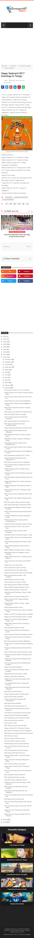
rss (10, 271)
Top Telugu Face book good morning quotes (17, 712)
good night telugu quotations (12, 703)
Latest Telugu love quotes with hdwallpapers (17, 401)
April (6, 380)
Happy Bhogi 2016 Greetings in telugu (15, 673)
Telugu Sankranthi (9, 68)
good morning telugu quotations (13, 696)
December (8, 359)
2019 (5, 349)
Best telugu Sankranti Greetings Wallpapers (17, 641)
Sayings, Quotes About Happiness (14, 676)
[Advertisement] (17, 45)
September (8, 367)
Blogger (28, 934)
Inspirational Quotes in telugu (17, 860)
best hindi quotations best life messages (16, 750)
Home (6, 66)
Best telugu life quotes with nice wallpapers (17, 462)
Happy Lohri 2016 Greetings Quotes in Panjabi (18, 616)
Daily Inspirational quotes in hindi (14, 627)
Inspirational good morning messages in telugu (18, 535)
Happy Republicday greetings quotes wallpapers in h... (15, 458)
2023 (5, 339)
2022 (5, 341)
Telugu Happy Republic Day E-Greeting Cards (18, 428)
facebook (27, 281)
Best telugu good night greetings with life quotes (18, 733)
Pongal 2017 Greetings (17, 232)
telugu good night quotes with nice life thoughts (18, 572)
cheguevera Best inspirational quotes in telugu (18, 524)
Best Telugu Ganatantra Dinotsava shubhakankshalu (14, 424)
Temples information (17, 904)
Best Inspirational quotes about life (14, 774)
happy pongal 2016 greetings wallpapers (16, 715)
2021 (5, 344)
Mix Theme (14, 934)
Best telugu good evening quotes (14, 799)
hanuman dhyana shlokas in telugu (14, 741)
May (6, 377)
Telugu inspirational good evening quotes (16, 694)
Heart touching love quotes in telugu (15, 567)
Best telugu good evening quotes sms (15, 706)
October (7, 364)
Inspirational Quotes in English (17, 874)
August (7, 369)
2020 (5, 347)
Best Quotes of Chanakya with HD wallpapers (17, 730)
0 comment (8, 82)
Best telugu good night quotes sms (14, 753)
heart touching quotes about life (13, 720)
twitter (10, 281)
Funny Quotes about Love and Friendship (16, 390)
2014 (5, 822)
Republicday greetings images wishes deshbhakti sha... (15, 443)
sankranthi (13, 66)
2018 (5, 352)
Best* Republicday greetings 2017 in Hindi (16, 455)
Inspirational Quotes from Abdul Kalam (15, 570)
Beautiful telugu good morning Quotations (16, 743)
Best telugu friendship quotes (13, 691)
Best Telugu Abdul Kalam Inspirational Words (17, 504)
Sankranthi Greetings (25, 66)
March (7, 382)
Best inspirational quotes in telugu (14, 579)
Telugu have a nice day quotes (13, 565)
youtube (26, 276)
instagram (10, 276)
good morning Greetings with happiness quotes (18, 634)
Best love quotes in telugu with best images (17, 502)
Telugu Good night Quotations (13, 667)
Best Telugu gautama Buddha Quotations (16, 584)
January (7, 387)
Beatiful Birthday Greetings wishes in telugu (17, 550)
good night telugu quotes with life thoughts (17, 718)
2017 (5, 354)
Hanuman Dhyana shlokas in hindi (14, 738)
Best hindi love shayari (11, 736)
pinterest (27, 271)
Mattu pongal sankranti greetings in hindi (16, 587)
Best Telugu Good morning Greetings (15, 725)
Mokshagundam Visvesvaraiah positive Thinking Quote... (16, 520)
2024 (5, 336)
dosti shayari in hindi (10, 723)
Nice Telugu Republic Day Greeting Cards (16, 421)
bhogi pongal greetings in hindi (13, 607)
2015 (5, 819)
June (6, 375)
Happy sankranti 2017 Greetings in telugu (16, 728)
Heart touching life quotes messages (15, 414)
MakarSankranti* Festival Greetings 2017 (16, 596)
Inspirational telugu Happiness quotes (15, 780)
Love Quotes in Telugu (17, 845)
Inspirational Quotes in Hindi (17, 889)
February (8, 385)
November (8, 362)
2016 (5, 357)
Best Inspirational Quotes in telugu (14, 777)
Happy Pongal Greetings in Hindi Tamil (15, 589)
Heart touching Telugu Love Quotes (15, 764)
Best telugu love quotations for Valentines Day (18, 412)
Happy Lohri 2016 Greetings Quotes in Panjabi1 (18, 614)
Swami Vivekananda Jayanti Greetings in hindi (18, 652)
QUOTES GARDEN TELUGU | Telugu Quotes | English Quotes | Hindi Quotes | (17, 930)
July (6, 372)
